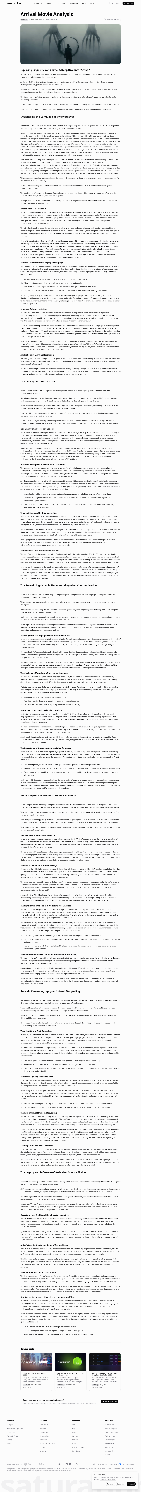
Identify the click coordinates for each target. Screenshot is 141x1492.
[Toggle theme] (94, 1464)
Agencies (43, 1451)
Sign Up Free (128, 3)
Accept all (131, 1484)
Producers (43, 1440)
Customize (120, 1484)
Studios (42, 1447)
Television (43, 1428)
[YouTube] (59, 1464)
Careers (75, 1436)
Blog (73, 1428)
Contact (75, 1440)
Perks (9, 1443)
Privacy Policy (113, 1464)
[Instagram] (63, 1464)
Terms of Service (102, 1464)
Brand (74, 1432)
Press (74, 1443)
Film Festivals (109, 1443)
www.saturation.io (57, 141)
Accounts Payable (13, 1436)
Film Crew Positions (111, 1432)
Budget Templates (111, 1428)
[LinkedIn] (66, 1464)
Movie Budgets (110, 1440)
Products (37, 3)
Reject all (110, 1484)
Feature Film (44, 1425)
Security (107, 1455)
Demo (92, 3)
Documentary (44, 1436)
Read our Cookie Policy (108, 1480)
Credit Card (11, 1432)
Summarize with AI (112, 20)
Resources (61, 3)
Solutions (49, 3)
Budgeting (11, 1425)
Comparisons (109, 1425)
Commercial (44, 1432)
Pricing (84, 3)
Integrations (109, 1447)
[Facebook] (70, 1464)
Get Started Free (107, 1401)
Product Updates (78, 1447)
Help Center (76, 1451)
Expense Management (15, 1428)
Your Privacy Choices (128, 1464)
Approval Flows (110, 1451)
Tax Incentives (110, 1436)
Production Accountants (48, 1443)
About (74, 1425)
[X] (77, 1464)
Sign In (117, 3)
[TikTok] (74, 1464)
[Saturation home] (14, 3)
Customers (74, 3)
